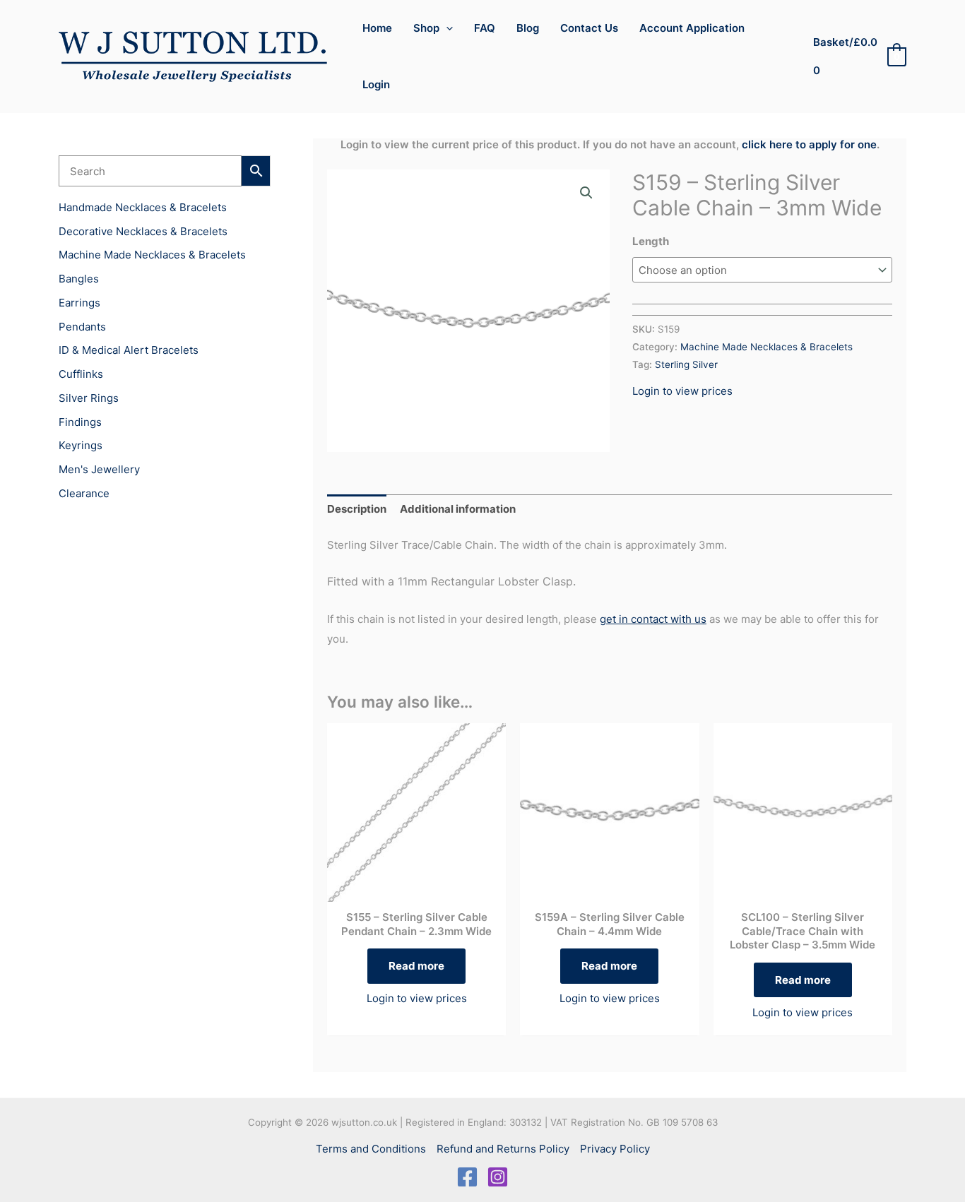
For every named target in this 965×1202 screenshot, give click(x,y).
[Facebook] (467, 1177)
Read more (416, 965)
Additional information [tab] (458, 509)
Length (650, 241)
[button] (446, 28)
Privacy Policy (615, 1148)
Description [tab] (356, 509)
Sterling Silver (686, 364)
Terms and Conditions (371, 1148)
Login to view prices (682, 391)
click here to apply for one (809, 144)
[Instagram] (498, 1177)
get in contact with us (653, 619)
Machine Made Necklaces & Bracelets (766, 346)
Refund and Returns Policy (503, 1148)
